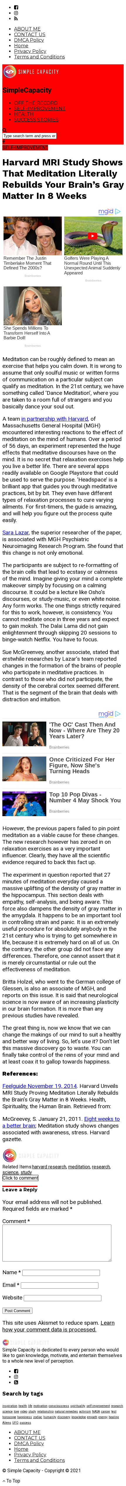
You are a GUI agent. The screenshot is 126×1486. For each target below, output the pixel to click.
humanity (49, 1417)
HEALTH (24, 114)
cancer (105, 1411)
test (113, 1411)
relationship (45, 1411)
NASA (96, 1411)
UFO (15, 1422)
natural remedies (66, 1411)
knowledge (78, 1417)
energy (103, 1417)
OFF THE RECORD (36, 103)
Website (12, 1297)
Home (21, 45)
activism (85, 1411)
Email (10, 1285)
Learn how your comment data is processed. (58, 1326)
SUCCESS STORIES (36, 120)
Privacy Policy (30, 51)
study (26, 1172)
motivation (40, 1406)
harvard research (49, 1167)
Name (11, 1272)
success (25, 1422)
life (30, 1406)
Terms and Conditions (39, 57)
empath (92, 1417)
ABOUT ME (27, 29)
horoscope (9, 1417)
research (101, 1167)
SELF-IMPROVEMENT (40, 108)
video (23, 1411)
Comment (16, 1221)
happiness (24, 1417)
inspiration (9, 1406)
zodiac (37, 1417)
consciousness (59, 1406)
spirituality (77, 1406)
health (22, 1406)
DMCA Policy (29, 40)
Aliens (6, 1422)
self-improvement (98, 1406)
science (10, 1172)
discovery (63, 1417)
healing (114, 1417)
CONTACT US (29, 34)
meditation (79, 1167)
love (16, 1411)
